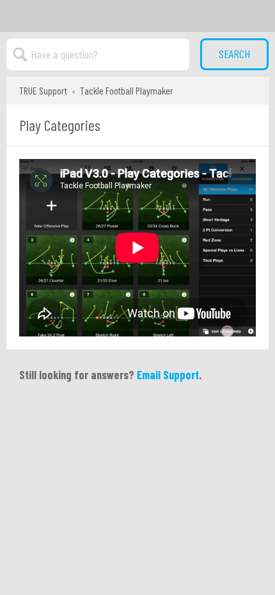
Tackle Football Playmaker (126, 90)
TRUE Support (43, 90)
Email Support (168, 375)
